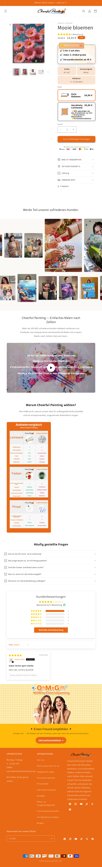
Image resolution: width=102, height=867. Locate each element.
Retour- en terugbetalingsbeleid (46, 803)
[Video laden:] (51, 368)
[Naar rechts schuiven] (48, 72)
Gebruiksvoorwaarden (46, 790)
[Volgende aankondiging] (97, 3)
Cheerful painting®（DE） (54, 861)
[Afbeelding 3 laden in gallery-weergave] (32, 72)
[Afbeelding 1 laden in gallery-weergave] (16, 72)
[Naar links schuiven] (9, 72)
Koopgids (41, 796)
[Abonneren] (51, 838)
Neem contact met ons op (48, 766)
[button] (5, 11)
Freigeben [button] (64, 186)
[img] (15, 655)
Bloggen (40, 823)
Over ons (40, 760)
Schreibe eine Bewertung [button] (51, 630)
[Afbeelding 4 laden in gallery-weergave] (40, 72)
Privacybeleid (42, 784)
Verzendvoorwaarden (46, 778)
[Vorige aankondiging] (5, 3)
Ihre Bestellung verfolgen (48, 817)
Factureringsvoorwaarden (48, 811)
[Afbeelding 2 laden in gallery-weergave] (24, 72)
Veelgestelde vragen (45, 772)
